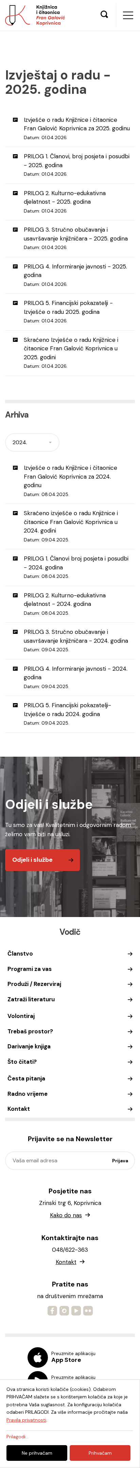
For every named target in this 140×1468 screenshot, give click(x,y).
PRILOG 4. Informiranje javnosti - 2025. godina (75, 275)
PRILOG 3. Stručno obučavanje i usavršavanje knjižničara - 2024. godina (76, 640)
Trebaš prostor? (30, 1031)
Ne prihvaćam (37, 1453)
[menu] (128, 15)
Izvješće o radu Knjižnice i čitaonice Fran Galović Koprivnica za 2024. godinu (70, 480)
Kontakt (18, 1109)
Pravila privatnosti (26, 1420)
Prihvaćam (100, 1453)
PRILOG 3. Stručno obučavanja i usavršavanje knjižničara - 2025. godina (76, 238)
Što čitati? (22, 1061)
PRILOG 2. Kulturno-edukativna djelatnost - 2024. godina (65, 604)
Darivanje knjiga (29, 1046)
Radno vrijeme (27, 1094)
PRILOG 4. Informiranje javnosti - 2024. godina (75, 677)
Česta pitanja (26, 1078)
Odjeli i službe (32, 860)
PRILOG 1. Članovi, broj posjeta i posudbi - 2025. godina (76, 164)
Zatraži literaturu (31, 999)
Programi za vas (29, 969)
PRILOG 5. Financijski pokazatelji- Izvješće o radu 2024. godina (67, 713)
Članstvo (20, 953)
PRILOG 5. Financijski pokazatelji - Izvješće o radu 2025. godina (68, 311)
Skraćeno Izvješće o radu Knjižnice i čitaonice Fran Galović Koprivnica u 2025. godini (71, 352)
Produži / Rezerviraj (34, 984)
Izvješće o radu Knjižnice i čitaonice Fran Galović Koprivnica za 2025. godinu (77, 128)
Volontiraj (21, 1016)
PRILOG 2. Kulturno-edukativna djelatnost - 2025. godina (65, 201)
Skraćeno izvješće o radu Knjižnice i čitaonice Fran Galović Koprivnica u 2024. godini (71, 526)
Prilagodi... (17, 1437)
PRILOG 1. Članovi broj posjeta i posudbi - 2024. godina (76, 567)
